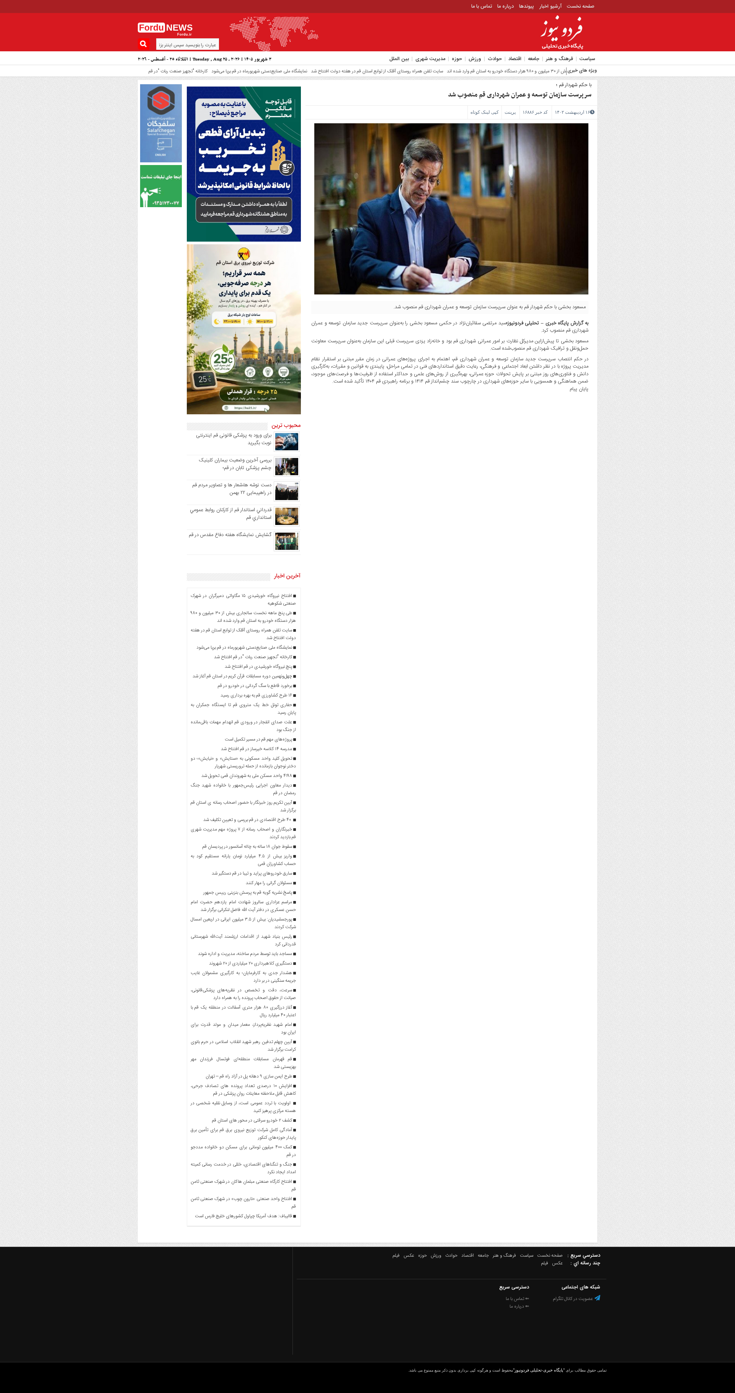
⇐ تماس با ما (517, 1299)
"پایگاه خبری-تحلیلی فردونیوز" (539, 1370)
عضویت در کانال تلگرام (573, 1299)
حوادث (495, 59)
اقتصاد (514, 59)
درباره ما (505, 6)
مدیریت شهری (430, 59)
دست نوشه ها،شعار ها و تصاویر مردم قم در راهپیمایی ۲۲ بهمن (231, 489)
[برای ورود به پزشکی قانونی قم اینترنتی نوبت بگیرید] (287, 451)
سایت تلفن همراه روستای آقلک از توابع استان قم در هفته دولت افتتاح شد (334, 71)
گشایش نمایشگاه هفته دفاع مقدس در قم (230, 535)
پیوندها (526, 6)
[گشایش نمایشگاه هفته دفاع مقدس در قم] (287, 550)
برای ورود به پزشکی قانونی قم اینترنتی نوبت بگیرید (233, 439)
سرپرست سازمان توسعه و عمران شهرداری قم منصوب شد (519, 95)
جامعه (533, 59)
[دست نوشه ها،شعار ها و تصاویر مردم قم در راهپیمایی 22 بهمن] (287, 500)
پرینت (510, 112)
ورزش (475, 59)
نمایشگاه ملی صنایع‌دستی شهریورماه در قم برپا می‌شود (216, 71)
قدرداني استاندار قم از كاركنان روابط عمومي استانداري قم (230, 514)
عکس (408, 1255)
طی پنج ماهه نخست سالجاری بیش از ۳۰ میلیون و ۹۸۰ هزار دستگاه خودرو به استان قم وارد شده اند (492, 71)
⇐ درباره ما (519, 1306)
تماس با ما (481, 6)
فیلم (396, 1255)
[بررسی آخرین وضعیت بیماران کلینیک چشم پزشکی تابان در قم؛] (287, 475)
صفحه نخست (581, 6)
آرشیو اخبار (550, 6)
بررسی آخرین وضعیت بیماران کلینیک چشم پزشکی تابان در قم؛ (235, 464)
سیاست (587, 59)
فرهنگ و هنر (559, 59)
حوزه (457, 59)
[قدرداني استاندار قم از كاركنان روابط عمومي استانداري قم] (287, 525)
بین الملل (399, 59)
